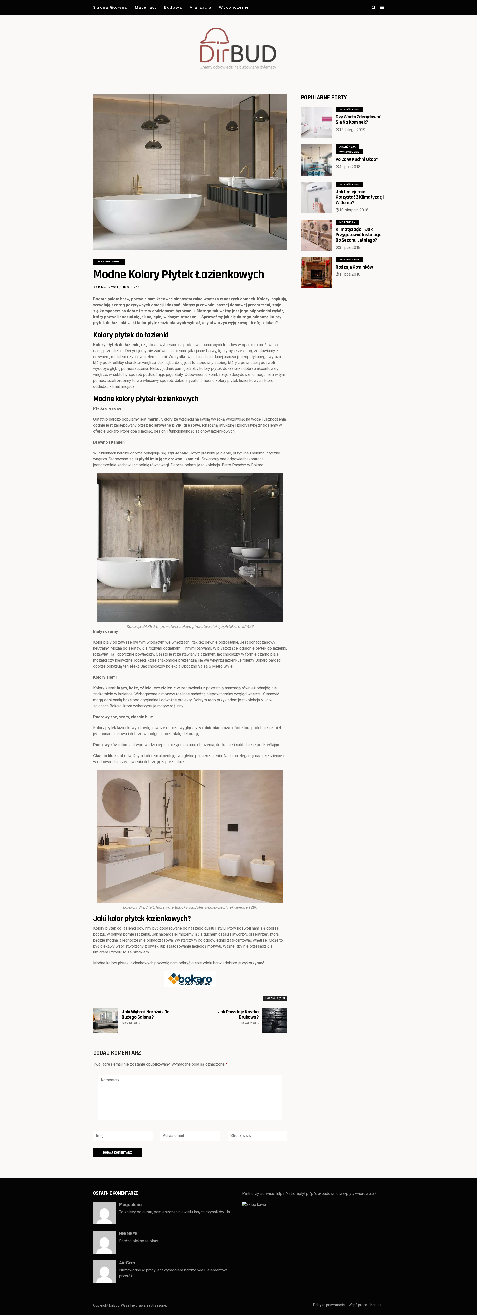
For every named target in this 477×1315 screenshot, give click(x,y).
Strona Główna (110, 7)
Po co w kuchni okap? (357, 159)
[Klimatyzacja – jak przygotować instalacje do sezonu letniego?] (316, 235)
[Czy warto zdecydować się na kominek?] (316, 122)
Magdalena (130, 1204)
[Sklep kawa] (254, 1204)
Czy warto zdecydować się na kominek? (358, 119)
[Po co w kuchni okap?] (316, 160)
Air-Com (127, 1263)
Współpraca (358, 1305)
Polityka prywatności (329, 1305)
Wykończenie (234, 7)
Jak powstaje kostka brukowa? (238, 1016)
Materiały (146, 7)
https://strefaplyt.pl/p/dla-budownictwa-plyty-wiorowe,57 (326, 1193)
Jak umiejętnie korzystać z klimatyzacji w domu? (360, 197)
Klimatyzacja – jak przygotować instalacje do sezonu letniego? (358, 234)
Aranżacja (200, 7)
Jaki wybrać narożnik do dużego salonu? (145, 1016)
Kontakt (376, 1305)
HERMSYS (128, 1233)
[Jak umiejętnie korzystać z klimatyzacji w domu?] (316, 197)
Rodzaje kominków (354, 267)
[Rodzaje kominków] (316, 272)
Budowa (173, 7)
